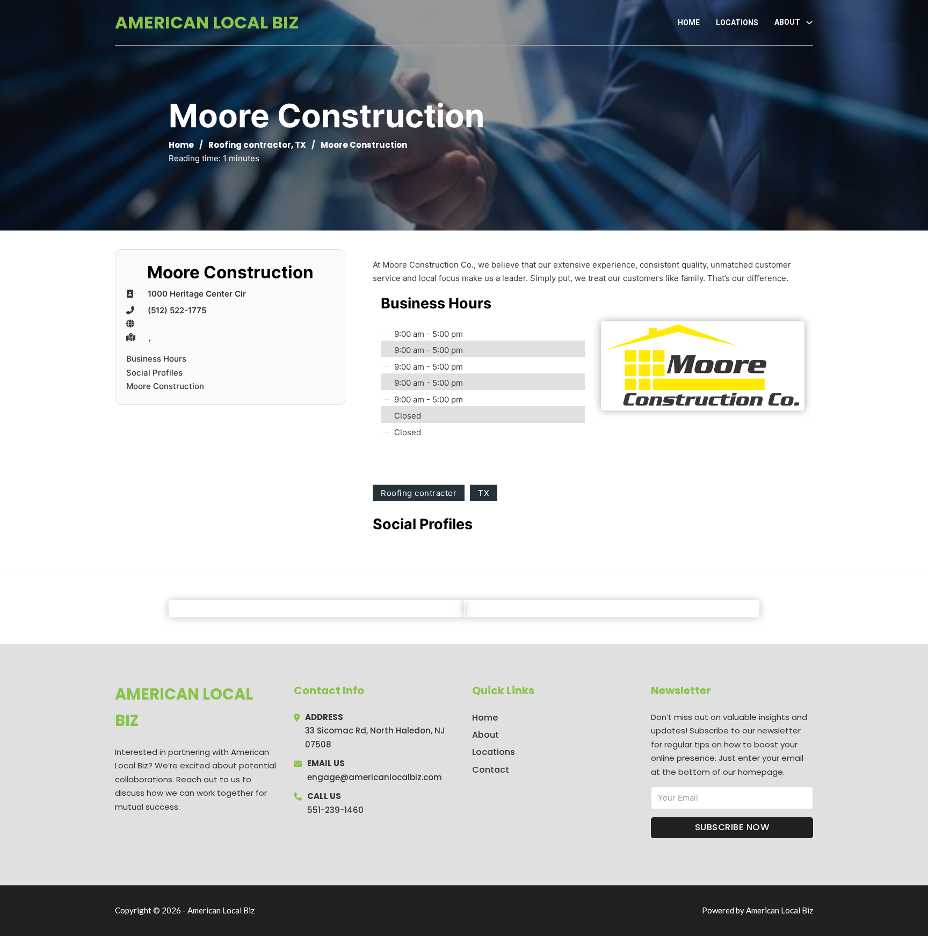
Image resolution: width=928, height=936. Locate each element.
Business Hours (156, 359)
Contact (490, 770)
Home (689, 22)
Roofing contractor (249, 144)
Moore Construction (165, 386)
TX (300, 144)
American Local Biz (207, 22)
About (485, 735)
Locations (737, 22)
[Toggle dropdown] (809, 22)
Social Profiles (154, 373)
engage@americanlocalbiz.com (374, 777)
